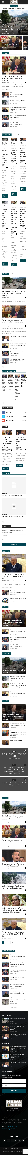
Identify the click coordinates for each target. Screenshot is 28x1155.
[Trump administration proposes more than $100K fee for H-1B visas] (5, 109)
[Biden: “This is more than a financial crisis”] (14, 485)
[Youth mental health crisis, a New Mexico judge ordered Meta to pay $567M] (14, 712)
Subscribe (24, 420)
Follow (24, 416)
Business (4, 42)
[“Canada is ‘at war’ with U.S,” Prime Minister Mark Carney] (5, 964)
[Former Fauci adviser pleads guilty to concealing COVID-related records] (4, 376)
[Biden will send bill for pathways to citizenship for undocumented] (14, 506)
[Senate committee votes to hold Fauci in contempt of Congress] (10, 376)
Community (4, 377)
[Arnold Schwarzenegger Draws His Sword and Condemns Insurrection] (14, 769)
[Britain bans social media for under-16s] (5, 742)
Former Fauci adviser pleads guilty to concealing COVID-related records (4, 385)
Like (25, 412)
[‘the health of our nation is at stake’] (14, 755)
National (17, 273)
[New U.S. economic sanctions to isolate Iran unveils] (5, 117)
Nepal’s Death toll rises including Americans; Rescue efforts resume (13, 293)
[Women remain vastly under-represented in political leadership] (5, 1056)
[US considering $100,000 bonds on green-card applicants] (5, 600)
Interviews (4, 493)
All (18, 134)
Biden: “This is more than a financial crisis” (12, 495)
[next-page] (5, 130)
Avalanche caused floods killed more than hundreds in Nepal (4, 214)
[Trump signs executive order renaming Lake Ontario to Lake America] (11, 43)
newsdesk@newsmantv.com (9, 1128)
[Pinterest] (12, 1140)
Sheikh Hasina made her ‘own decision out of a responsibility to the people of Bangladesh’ (14, 217)
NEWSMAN (4, 82)
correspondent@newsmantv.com (10, 1130)
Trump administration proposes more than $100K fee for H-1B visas (18, 109)
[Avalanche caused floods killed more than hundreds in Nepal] (5, 102)
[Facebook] (4, 1140)
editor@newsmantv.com (11, 1126)
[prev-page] (3, 130)
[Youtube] (23, 1140)
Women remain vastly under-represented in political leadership (17, 1056)
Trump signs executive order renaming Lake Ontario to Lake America (12, 78)
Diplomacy (23, 140)
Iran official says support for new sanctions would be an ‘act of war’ (18, 993)
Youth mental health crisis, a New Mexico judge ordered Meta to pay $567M (13, 716)
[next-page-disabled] (5, 522)
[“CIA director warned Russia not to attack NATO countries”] (5, 94)
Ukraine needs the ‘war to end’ (17, 977)
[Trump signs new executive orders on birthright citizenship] (5, 592)
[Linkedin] (8, 1140)
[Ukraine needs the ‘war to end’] (5, 979)
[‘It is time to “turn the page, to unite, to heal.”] (14, 784)
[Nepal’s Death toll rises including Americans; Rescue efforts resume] (14, 22)
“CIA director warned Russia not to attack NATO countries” (23, 151)
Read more (4, 196)
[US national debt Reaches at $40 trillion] (5, 1002)
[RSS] (15, 1140)
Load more (13, 1007)
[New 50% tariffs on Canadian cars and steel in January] (5, 124)
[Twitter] (19, 1140)
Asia (3, 24)
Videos (14, 751)
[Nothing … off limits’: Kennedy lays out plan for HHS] (23, 376)
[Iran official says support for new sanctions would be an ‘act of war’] (5, 994)
